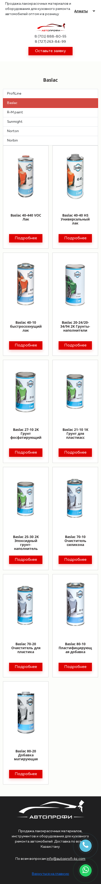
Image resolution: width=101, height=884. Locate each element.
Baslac (12, 103)
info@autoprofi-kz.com (66, 859)
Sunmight (15, 121)
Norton (13, 131)
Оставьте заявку (50, 51)
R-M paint (15, 112)
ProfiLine (14, 93)
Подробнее (26, 238)
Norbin (12, 140)
